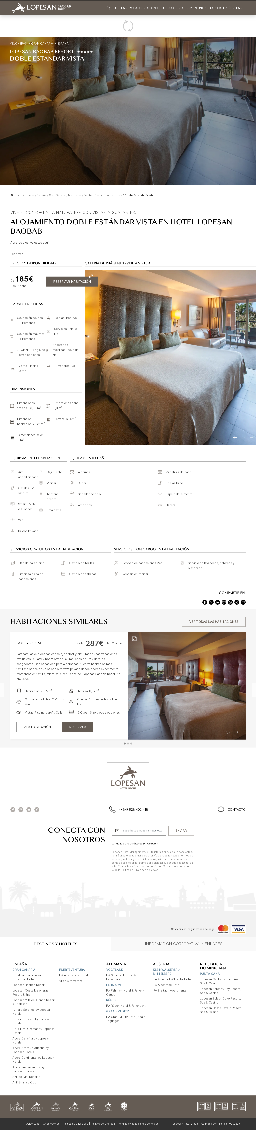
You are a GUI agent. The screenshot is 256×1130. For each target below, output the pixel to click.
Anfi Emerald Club (24, 1082)
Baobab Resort (93, 195)
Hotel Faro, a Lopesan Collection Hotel (27, 977)
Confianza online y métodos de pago (193, 929)
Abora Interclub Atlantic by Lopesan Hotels (30, 1050)
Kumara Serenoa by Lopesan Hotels (31, 1012)
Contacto (218, 8)
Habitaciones (113, 195)
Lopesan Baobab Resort (29, 985)
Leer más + (18, 254)
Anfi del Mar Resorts (26, 1077)
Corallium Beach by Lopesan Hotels (31, 1021)
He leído (137, 843)
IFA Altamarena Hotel (73, 975)
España (63, 43)
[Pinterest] (224, 602)
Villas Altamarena (71, 981)
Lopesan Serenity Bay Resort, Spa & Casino (220, 991)
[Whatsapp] (230, 602)
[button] (231, 8)
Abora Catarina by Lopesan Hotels (31, 1040)
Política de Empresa (103, 1123)
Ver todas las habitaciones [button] (213, 622)
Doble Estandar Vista (139, 195)
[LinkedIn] (217, 602)
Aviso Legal (33, 1123)
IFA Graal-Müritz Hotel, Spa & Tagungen (126, 1019)
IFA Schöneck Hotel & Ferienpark (121, 977)
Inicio (19, 195)
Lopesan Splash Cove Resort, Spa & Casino (220, 1000)
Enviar (181, 830)
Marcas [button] (136, 8)
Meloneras (18, 43)
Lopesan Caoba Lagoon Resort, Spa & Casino (222, 981)
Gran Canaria (42, 43)
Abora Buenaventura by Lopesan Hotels (28, 1069)
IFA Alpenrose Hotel (166, 985)
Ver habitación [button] (37, 727)
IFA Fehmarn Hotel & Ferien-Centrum (125, 992)
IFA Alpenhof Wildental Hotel (172, 979)
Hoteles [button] (118, 8)
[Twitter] (211, 602)
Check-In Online (195, 8)
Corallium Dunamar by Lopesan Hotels (33, 1031)
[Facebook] (204, 602)
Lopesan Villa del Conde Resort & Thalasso (34, 1002)
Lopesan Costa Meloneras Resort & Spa (30, 992)
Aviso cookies (51, 1123)
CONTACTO (237, 809)
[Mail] (243, 602)
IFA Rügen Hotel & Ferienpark (126, 1006)
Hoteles (29, 195)
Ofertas (153, 8)
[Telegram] (236, 602)
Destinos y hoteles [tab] (55, 944)
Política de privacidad (75, 1123)
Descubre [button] (169, 8)
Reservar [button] (77, 727)
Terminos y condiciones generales (138, 1123)
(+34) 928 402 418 (133, 809)
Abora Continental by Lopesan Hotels (33, 1059)
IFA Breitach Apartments (170, 990)
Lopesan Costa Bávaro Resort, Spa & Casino (221, 1010)
